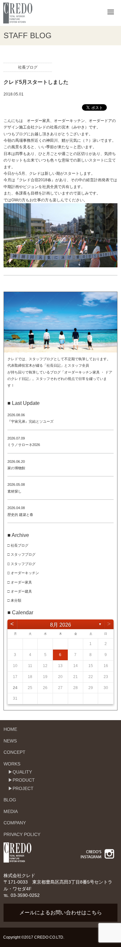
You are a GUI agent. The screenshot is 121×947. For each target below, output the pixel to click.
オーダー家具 (21, 582)
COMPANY (15, 822)
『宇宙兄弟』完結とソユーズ (30, 421)
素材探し (14, 491)
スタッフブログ (23, 554)
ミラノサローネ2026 (23, 445)
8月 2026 (60, 625)
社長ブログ (27, 67)
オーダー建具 (21, 591)
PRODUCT (24, 780)
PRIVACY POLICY (22, 834)
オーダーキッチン (25, 573)
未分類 (16, 600)
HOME (10, 729)
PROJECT (23, 788)
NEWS (10, 740)
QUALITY (22, 771)
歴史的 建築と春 (20, 515)
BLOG (10, 799)
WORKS (12, 763)
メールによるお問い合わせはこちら (60, 912)
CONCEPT (14, 752)
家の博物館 (16, 468)
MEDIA (11, 811)
